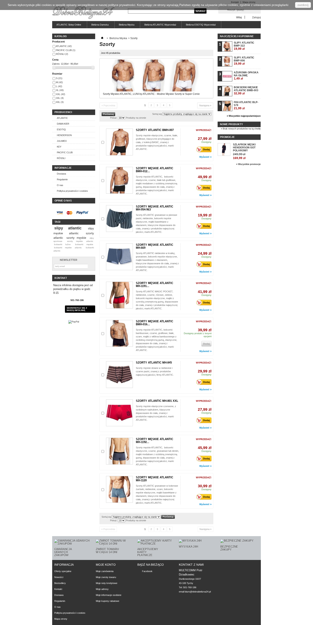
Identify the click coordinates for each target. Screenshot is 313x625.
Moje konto (106, 564)
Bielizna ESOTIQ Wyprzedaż (201, 24)
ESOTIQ (61, 129)
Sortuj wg (157, 114)
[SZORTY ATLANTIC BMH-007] (119, 142)
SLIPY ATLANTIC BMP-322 (244, 45)
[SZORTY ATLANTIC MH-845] (119, 374)
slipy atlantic (68, 228)
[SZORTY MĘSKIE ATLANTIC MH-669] (119, 256)
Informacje (63, 167)
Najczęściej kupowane (237, 36)
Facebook (147, 571)
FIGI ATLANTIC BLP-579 (246, 105)
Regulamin (62, 179)
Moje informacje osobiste (108, 595)
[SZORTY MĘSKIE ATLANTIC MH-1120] (119, 489)
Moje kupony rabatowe (107, 601)
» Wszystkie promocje (248, 164)
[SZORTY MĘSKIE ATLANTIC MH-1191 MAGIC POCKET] (119, 295)
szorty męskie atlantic (80, 241)
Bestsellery (60, 583)
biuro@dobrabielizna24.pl (198, 591)
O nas (60, 185)
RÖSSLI (62, 54)
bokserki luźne (62, 244)
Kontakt (58, 589)
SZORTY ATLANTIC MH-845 (154, 362)
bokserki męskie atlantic (68, 247)
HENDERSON (64, 135)
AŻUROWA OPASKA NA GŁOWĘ (246, 75)
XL (60, 90)
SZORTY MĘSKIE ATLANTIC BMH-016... (154, 323)
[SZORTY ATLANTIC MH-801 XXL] (119, 412)
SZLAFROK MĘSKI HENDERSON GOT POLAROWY (244, 147)
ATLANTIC (64, 46)
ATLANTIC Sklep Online (66, 25)
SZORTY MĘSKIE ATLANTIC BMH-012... (154, 170)
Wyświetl (204, 157)
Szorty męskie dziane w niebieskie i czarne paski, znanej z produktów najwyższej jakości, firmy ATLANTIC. (155, 371)
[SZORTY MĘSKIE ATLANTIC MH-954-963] (119, 218)
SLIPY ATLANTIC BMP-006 (244, 60)
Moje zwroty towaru (106, 577)
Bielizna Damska (98, 25)
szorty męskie (76, 237)
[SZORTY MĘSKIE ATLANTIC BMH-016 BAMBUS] (119, 333)
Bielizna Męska (124, 25)
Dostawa (61, 173)
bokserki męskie (84, 244)
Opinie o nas (63, 200)
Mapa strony (60, 619)
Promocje (227, 137)
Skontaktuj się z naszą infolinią (77, 309)
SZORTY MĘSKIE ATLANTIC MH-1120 (154, 479)
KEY (59, 146)
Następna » (205, 105)
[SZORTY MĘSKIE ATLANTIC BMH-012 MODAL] (119, 180)
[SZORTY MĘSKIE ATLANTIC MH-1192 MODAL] (119, 451)
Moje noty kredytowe (106, 583)
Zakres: (56, 63)
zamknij (303, 5)
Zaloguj (256, 17)
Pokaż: (113, 117)
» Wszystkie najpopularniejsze (244, 116)
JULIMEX (62, 141)
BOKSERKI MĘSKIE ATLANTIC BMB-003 (246, 90)
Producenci (63, 112)
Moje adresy (102, 589)
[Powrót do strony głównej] (102, 38)
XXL (60, 94)
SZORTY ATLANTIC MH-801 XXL (157, 400)
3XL (60, 98)
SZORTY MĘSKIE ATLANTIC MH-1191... (154, 284)
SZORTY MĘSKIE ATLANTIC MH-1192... (154, 441)
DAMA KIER (63, 123)
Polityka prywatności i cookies (72, 191)
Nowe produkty (231, 124)
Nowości (58, 577)
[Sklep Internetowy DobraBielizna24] (83, 13)
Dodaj (206, 149)
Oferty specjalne (62, 571)
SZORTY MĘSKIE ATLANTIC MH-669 (154, 246)
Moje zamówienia (104, 571)
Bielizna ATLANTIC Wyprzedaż (160, 24)
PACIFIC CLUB (65, 50)
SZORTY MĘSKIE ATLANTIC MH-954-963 (154, 208)
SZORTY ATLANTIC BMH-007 (155, 130)
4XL (60, 102)
